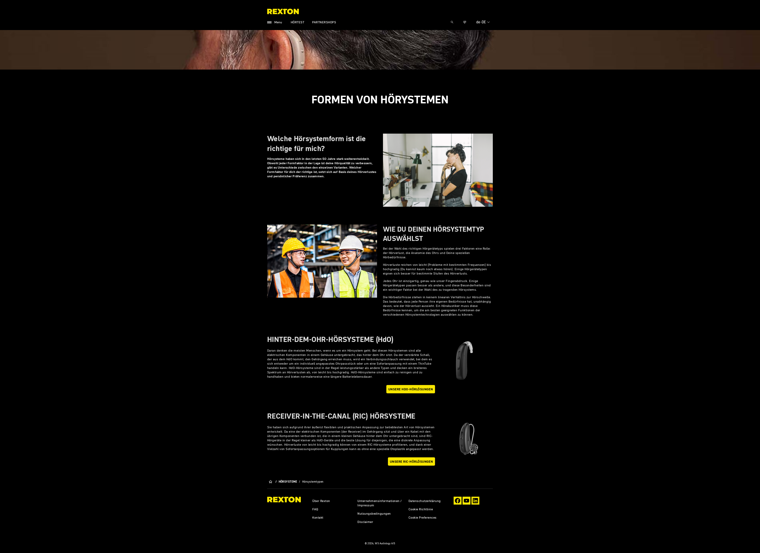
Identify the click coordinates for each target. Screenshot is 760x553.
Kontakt (317, 517)
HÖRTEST (297, 22)
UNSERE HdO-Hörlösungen (410, 389)
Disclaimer (365, 522)
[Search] (452, 22)
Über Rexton (321, 501)
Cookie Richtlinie (420, 509)
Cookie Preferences (422, 517)
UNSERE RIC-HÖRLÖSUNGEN (411, 461)
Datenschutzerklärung (424, 501)
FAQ (315, 509)
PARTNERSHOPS (324, 22)
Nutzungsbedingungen (374, 513)
